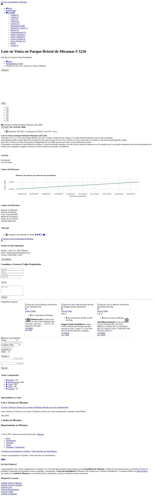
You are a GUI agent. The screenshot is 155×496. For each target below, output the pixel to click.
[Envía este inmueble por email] (44, 235)
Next (3, 103)
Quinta (14, 45)
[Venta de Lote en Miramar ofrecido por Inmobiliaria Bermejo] (98, 309)
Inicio (10, 8)
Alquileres (10, 443)
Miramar (40, 434)
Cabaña (15, 15)
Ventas (10, 13)
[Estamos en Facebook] (1, 459)
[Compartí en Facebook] (35, 235)
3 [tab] (7, 113)
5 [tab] (7, 118)
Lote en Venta (30, 311)
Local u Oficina (18, 39)
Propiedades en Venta (15, 64)
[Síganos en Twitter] (3, 459)
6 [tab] (7, 120)
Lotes (9, 387)
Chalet (15, 21)
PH (13, 43)
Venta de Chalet (7, 492)
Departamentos (13, 382)
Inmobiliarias (11, 10)
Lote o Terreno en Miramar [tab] (14, 402)
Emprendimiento (18, 32)
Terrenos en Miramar (9, 494)
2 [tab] (7, 110)
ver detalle (29, 328)
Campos (10, 389)
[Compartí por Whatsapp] (42, 235)
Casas (9, 384)
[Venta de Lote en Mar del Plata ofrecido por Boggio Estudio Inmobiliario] (62, 309)
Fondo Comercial (18, 34)
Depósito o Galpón (19, 28)
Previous (5, 70)
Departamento (18, 26)
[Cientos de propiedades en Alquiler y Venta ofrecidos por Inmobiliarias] (14, 2)
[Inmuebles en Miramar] (29, 451)
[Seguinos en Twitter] (37, 235)
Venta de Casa (6, 487)
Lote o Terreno (18, 41)
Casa (14, 19)
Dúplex (15, 30)
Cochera (15, 24)
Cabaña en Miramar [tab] (11, 420)
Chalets (10, 380)
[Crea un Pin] (39, 235)
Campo (15, 17)
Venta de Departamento (10, 489)
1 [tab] (7, 108)
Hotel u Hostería (18, 37)
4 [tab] (7, 115)
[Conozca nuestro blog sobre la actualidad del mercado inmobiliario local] (4, 459)
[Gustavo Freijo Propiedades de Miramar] (17, 239)
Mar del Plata (142, 471)
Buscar (4, 368)
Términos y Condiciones (15, 447)
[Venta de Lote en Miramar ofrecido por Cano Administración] (26, 309)
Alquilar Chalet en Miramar (11, 485)
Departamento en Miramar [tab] (14, 425)
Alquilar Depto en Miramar (11, 483)
